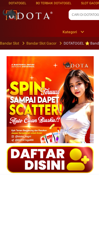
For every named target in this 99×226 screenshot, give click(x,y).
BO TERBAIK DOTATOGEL (53, 3)
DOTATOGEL (17, 3)
